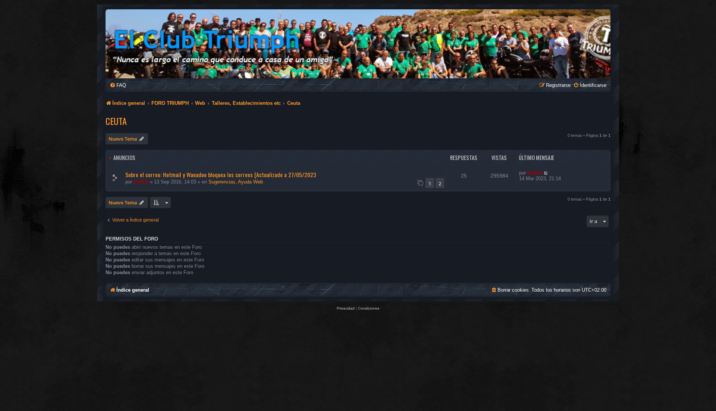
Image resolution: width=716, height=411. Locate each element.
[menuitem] (118, 85)
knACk (141, 182)
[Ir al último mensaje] (546, 173)
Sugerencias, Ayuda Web (235, 182)
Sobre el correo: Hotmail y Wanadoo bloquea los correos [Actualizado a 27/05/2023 (220, 174)
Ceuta (116, 121)
